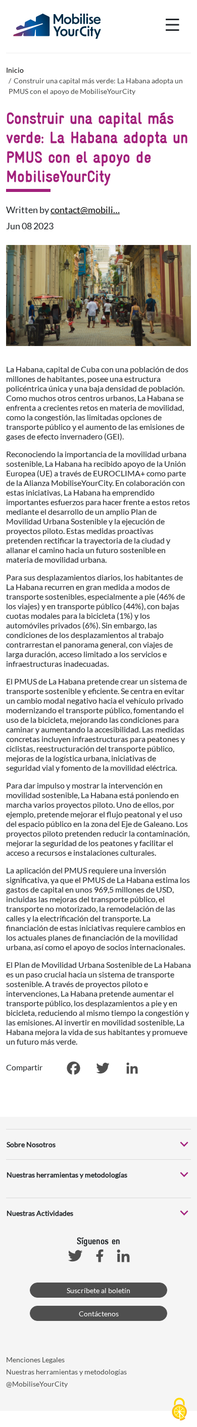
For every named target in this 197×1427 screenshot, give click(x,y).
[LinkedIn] (131, 1067)
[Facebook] (73, 1067)
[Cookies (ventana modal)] (179, 1410)
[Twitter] (102, 1067)
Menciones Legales (35, 1359)
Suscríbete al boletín (98, 1290)
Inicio (15, 70)
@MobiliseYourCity (37, 1384)
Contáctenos (99, 1313)
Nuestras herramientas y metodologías (66, 1371)
